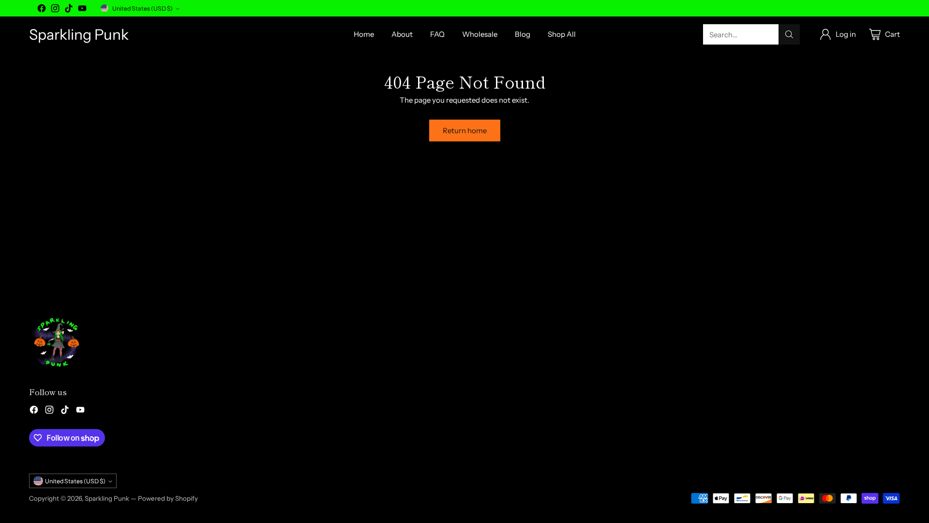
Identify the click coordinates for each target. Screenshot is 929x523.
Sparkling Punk (107, 498)
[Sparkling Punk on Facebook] (41, 9)
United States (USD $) (142, 8)
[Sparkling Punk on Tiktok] (69, 9)
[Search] (789, 34)
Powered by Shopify (168, 498)
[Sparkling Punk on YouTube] (82, 9)
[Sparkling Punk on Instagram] (55, 9)
